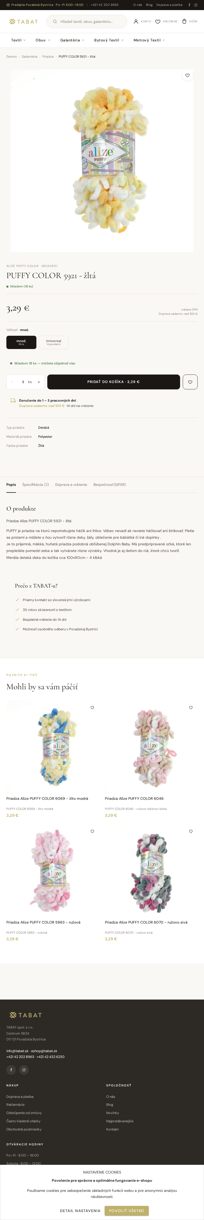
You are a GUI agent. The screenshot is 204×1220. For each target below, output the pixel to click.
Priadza (48, 56)
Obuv (41, 40)
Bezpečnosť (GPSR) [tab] (110, 484)
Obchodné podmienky (23, 1129)
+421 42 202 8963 (104, 5)
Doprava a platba (169, 5)
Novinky (112, 1113)
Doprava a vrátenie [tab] (71, 484)
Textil (16, 40)
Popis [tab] (11, 484)
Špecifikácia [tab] (35, 484)
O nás (137, 5)
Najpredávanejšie (119, 1121)
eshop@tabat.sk (44, 1051)
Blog (149, 5)
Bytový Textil (106, 40)
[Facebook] (189, 5)
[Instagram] (196, 5)
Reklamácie (15, 1104)
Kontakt (112, 1129)
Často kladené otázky (23, 1121)
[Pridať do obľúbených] (187, 75)
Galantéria (70, 40)
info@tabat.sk (17, 1051)
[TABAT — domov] (23, 21)
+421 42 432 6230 (51, 1057)
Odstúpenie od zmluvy (24, 1113)
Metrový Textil (147, 40)
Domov (11, 56)
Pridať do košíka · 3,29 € (113, 382)
